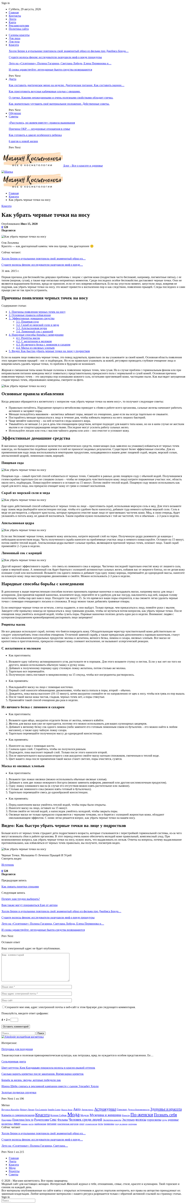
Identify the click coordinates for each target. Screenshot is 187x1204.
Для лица (14, 38)
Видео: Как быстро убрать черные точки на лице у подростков (49, 351)
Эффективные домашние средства (31, 318)
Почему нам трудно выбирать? (20, 898)
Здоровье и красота (166, 1109)
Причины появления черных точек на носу (37, 311)
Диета (12, 79)
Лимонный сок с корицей (34, 331)
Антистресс (87, 1109)
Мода (73, 1114)
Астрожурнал (105, 1109)
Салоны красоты (19, 35)
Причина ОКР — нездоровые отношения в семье (39, 128)
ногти (31, 1124)
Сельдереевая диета (13, 1061)
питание (52, 1123)
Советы (13, 116)
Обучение (15, 113)
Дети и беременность (139, 1109)
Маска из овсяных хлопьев (35, 347)
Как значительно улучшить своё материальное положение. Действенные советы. (59, 103)
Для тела (14, 41)
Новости (126, 1115)
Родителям (41, 1119)
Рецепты (14, 1171)
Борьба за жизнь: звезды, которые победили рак (31, 1080)
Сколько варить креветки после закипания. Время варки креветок (42, 1073)
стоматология (91, 1124)
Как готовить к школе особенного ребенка (35, 135)
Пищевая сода (27, 321)
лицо (16, 1123)
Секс (53, 1119)
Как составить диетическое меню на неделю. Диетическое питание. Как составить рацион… (66, 85)
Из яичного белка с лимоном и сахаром (43, 344)
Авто (77, 1109)
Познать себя (165, 1115)
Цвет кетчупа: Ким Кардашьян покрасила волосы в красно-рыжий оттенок (48, 1067)
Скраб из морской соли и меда (37, 324)
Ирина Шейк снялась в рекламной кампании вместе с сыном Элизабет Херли (50, 1086)
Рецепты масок (28, 338)
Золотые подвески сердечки (18, 1092)
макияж (24, 1124)
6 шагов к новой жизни (23, 141)
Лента (12, 19)
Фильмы (62, 1119)
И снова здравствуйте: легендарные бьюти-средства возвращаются (50, 69)
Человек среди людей (85, 1119)
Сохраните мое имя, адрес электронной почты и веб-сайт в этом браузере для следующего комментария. (70, 1007)
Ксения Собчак (58, 1115)
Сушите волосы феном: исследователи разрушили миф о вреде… (42, 264)
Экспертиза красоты (112, 1120)
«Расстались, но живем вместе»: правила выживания (42, 122)
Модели (84, 1115)
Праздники (6, 1120)
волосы (141, 1119)
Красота (14, 44)
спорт (81, 1124)
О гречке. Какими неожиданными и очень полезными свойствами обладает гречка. (61, 97)
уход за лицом (121, 1124)
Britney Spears (27, 1109)
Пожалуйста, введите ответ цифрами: (24, 1013)
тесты (100, 1124)
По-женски (141, 1114)
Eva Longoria (41, 1109)
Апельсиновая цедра (31, 328)
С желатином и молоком (34, 341)
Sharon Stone (66, 1110)
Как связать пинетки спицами (20, 886)
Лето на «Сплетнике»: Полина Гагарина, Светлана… (34, 1145)
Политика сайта (19, 28)
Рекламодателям (19, 25)
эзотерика (132, 1124)
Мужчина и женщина (105, 1115)
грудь (164, 1120)
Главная (14, 12)
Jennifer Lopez (54, 1109)
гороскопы (154, 1119)
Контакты (15, 15)
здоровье (173, 1119)
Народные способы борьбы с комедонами (36, 334)
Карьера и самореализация (18, 1115)
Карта (12, 22)
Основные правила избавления (30, 315)
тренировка (109, 1124)
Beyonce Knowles (10, 1109)
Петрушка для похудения (17, 1049)
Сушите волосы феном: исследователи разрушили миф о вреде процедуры (55, 57)
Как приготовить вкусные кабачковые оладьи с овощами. (45, 91)
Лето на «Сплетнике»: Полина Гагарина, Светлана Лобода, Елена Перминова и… (60, 63)
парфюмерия (40, 1124)
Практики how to (22, 1119)
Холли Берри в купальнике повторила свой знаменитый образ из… (43, 258)
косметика (7, 1124)
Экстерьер (128, 1119)
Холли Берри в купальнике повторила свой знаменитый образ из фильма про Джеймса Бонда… (69, 51)
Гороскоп (122, 1109)
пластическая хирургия (68, 1124)
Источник (7, 864)
